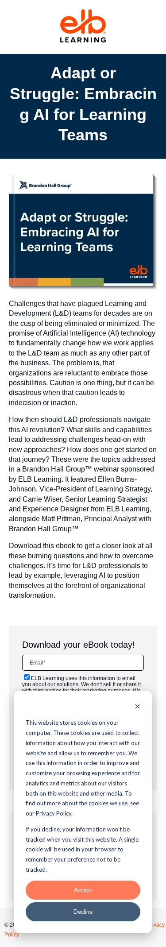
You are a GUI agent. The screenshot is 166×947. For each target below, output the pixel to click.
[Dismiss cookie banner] (137, 707)
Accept (83, 889)
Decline (83, 911)
